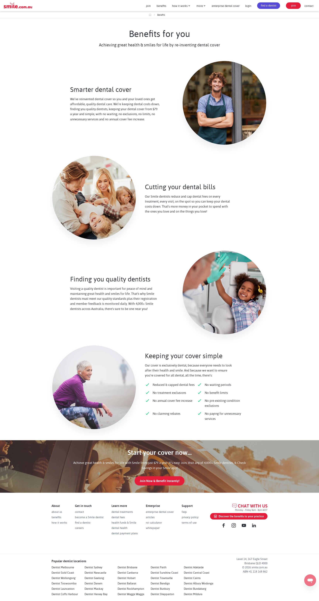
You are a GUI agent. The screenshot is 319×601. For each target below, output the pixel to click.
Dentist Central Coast (196, 572)
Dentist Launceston (63, 588)
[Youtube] (244, 525)
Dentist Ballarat (127, 583)
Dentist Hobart (127, 578)
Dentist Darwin (93, 583)
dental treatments (122, 512)
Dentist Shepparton (162, 594)
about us (57, 512)
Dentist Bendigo (160, 583)
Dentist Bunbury (160, 588)
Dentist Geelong (94, 578)
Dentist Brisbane (127, 567)
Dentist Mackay (94, 588)
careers (79, 528)
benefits (161, 6)
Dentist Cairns (192, 578)
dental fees (118, 517)
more (199, 6)
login (248, 6)
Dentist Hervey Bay (96, 594)
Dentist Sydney (93, 567)
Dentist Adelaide (194, 567)
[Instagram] (233, 525)
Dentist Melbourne (63, 567)
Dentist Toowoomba (64, 583)
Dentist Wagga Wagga (131, 594)
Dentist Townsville (162, 578)
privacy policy (190, 517)
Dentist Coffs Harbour (65, 594)
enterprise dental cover (226, 6)
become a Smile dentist (89, 517)
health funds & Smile (124, 522)
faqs (184, 512)
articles (150, 517)
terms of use (189, 522)
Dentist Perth (158, 567)
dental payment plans (125, 533)
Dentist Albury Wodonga (198, 583)
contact (308, 6)
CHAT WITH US (252, 506)
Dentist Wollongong (64, 578)
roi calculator (154, 522)
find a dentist (268, 5)
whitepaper (153, 528)
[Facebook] (223, 525)
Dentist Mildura (193, 594)
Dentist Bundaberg (195, 588)
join (148, 6)
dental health (119, 528)
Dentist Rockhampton (131, 588)
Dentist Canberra (128, 572)
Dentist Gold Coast (63, 572)
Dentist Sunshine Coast (164, 572)
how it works (180, 6)
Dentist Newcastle (95, 572)
